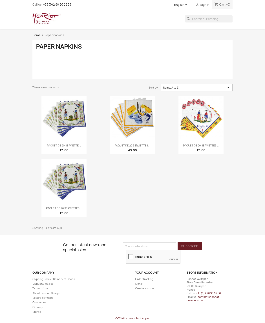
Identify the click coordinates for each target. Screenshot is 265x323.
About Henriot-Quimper (47, 293)
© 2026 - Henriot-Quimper (132, 318)
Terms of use (40, 288)
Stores (36, 311)
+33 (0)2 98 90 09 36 (57, 4)
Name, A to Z (197, 87)
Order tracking (144, 279)
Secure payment (42, 297)
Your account (147, 273)
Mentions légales (43, 283)
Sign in (139, 283)
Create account (145, 288)
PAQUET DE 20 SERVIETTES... (132, 145)
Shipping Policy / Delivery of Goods (53, 279)
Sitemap (37, 307)
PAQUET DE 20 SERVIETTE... (64, 145)
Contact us (39, 302)
